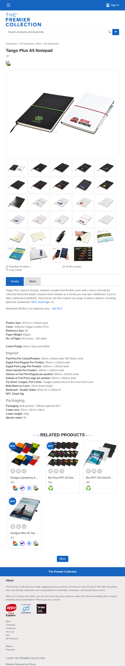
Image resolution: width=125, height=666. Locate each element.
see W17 (57, 308)
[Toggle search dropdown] (115, 32)
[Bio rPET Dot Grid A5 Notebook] (100, 454)
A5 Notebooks (27, 43)
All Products (12, 638)
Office (38, 43)
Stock (32, 281)
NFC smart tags (40, 302)
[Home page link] (23, 19)
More (62, 558)
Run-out (10, 631)
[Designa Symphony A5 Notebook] (25, 454)
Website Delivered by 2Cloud (21, 664)
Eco (8, 635)
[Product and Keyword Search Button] (109, 32)
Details (15, 281)
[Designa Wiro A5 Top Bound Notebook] (25, 509)
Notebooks (11, 43)
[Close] (8, 5)
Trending (10, 625)
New (8, 621)
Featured (10, 628)
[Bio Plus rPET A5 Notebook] (62, 454)
